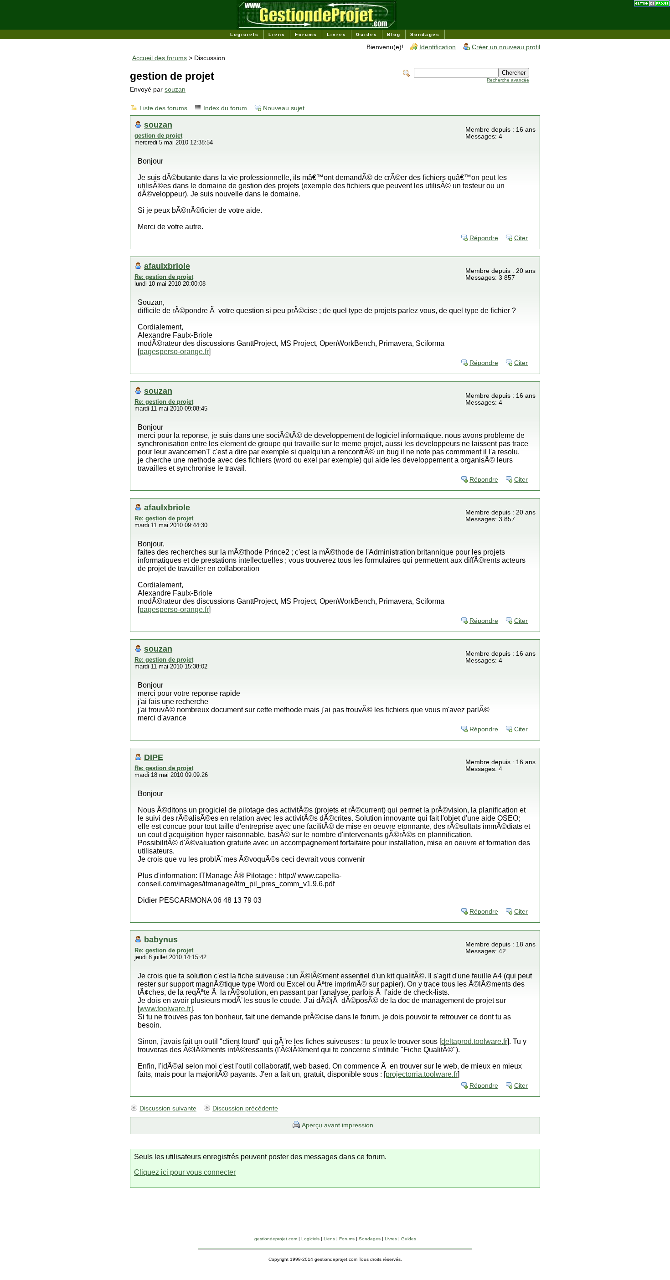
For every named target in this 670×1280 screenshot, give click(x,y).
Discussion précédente (245, 1108)
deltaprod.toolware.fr (474, 1041)
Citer (521, 238)
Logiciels (244, 34)
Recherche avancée (508, 79)
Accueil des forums (159, 58)
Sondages (425, 34)
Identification (437, 47)
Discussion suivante (167, 1108)
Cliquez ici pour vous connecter (185, 1172)
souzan (175, 89)
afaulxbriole (167, 266)
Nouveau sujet (283, 108)
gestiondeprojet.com (275, 1238)
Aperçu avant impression (337, 1125)
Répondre (483, 238)
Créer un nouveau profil (506, 47)
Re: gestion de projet (163, 276)
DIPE (153, 757)
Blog (394, 34)
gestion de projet (158, 135)
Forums (306, 34)
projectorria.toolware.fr (422, 1074)
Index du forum (225, 108)
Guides (366, 34)
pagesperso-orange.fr (174, 351)
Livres (336, 34)
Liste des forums (163, 108)
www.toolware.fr (165, 1009)
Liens (276, 34)
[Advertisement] (335, 1215)
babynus (161, 939)
